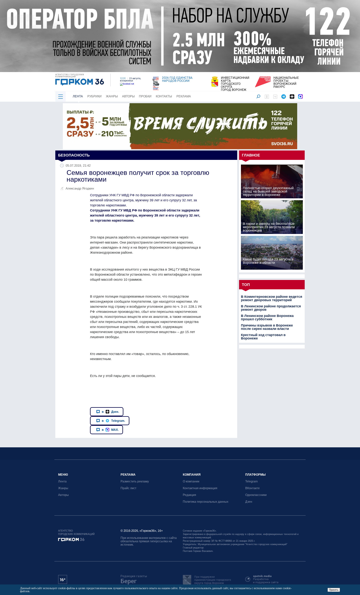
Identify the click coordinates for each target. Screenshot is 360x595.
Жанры (112, 96)
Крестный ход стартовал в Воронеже (263, 336)
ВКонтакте (252, 488)
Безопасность (74, 155)
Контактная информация (200, 488)
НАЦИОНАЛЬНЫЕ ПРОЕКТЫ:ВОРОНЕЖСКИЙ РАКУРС (286, 82)
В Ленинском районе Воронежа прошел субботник (267, 317)
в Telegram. (113, 420)
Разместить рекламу (135, 481)
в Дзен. (110, 411)
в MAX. (110, 429)
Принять (333, 589)
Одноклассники (256, 494)
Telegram (251, 481)
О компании (191, 481)
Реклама (183, 96)
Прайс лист (128, 488)
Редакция (189, 494)
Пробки (145, 96)
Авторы (128, 96)
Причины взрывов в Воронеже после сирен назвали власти (267, 327)
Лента (78, 96)
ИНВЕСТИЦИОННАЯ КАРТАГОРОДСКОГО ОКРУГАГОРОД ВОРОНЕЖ (235, 83)
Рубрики (94, 96)
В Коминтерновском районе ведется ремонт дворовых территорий (271, 298)
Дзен (248, 501)
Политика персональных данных (205, 501)
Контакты (164, 96)
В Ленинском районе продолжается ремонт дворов (271, 308)
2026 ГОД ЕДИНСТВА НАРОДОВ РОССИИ (177, 79)
